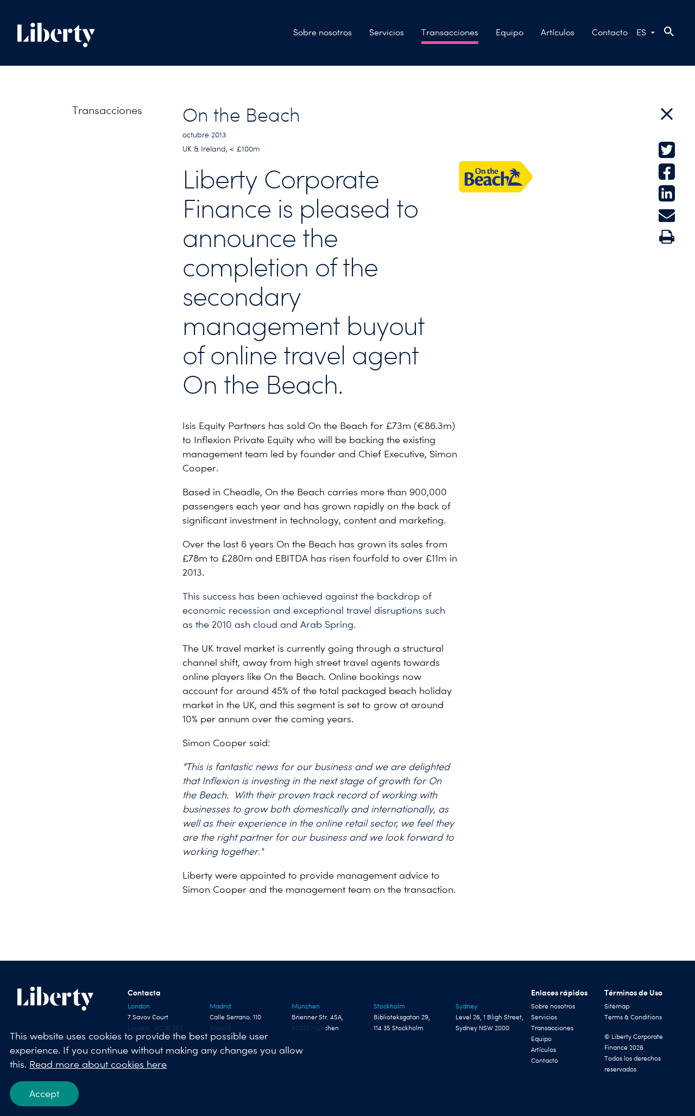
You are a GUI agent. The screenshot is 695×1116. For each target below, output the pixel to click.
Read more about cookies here (98, 1064)
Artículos (557, 32)
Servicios (386, 32)
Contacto (610, 32)
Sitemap (616, 1006)
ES (641, 32)
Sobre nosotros (322, 32)
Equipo (509, 32)
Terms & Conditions (633, 1017)
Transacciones (449, 32)
